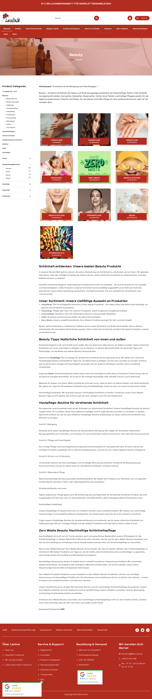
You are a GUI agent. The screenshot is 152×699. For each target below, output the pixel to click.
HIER (62, 609)
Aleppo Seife (52, 28)
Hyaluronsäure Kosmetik (12, 140)
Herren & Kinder (92, 28)
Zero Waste (11, 127)
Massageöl (11, 121)
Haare (51, 373)
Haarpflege (11, 111)
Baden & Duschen (13, 102)
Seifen (18, 28)
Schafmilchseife (34, 28)
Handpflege (11, 115)
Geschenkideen (140, 28)
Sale (6, 34)
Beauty (7, 28)
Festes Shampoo (71, 28)
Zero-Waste (122, 28)
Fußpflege (10, 105)
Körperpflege (11, 118)
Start (72, 60)
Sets (14, 34)
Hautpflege (55, 357)
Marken (108, 28)
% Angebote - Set (9, 91)
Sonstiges (6, 152)
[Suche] (96, 18)
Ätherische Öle (12, 99)
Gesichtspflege (12, 108)
